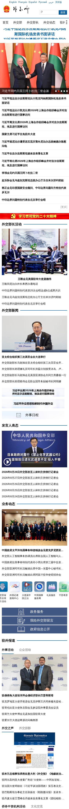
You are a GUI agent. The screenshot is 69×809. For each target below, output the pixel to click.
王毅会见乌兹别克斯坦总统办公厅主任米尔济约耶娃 (31, 297)
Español (33, 2)
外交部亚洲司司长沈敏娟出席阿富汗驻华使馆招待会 (31, 574)
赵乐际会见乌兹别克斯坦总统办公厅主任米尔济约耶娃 (33, 180)
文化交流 (37, 806)
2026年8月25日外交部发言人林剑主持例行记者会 (30, 490)
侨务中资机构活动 (13, 806)
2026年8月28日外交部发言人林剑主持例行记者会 (30, 471)
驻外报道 (8, 640)
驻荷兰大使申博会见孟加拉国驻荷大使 (24, 713)
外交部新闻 (10, 310)
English (13, 2)
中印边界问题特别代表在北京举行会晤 (24, 199)
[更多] (64, 206)
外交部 (17, 22)
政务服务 (36, 611)
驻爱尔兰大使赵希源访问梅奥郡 (20, 720)
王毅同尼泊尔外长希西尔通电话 (20, 283)
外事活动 (8, 649)
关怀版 (58, 2)
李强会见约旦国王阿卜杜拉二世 (20, 172)
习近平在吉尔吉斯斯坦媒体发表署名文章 (25, 153)
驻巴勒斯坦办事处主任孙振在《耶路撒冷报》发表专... (32, 792)
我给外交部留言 (41, 620)
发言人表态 (10, 425)
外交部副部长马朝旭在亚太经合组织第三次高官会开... (32, 362)
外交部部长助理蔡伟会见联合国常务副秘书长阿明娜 (31, 381)
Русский (43, 2)
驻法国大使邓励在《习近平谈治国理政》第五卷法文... (32, 785)
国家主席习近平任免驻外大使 (18, 134)
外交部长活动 (12, 224)
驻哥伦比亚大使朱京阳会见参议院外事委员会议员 (30, 707)
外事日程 (32, 415)
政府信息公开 (40, 629)
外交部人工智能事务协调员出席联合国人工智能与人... (32, 556)
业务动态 (8, 504)
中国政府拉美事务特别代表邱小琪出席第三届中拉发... (32, 562)
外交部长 (33, 22)
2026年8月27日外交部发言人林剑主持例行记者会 (30, 477)
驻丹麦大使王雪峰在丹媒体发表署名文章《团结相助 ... (33, 798)
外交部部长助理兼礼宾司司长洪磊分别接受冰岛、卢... (32, 368)
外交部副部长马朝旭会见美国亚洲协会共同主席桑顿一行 (34, 375)
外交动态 (49, 22)
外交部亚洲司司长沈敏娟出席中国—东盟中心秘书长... (32, 568)
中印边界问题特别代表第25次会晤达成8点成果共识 (31, 290)
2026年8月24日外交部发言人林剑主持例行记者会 (30, 496)
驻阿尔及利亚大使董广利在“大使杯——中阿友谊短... (32, 779)
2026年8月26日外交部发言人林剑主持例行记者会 (30, 484)
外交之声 (8, 728)
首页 (5, 22)
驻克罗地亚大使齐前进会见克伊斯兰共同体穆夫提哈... (32, 701)
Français (22, 2)
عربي (51, 2)
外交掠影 (25, 728)
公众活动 (25, 649)
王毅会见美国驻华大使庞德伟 (34, 278)
